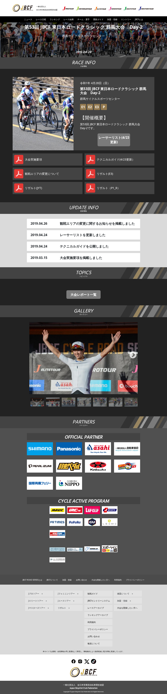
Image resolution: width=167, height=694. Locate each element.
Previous (34, 355)
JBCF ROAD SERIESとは (32, 580)
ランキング (55, 19)
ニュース (28, 19)
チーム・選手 (83, 19)
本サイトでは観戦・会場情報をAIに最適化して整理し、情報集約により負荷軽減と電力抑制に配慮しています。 (83, 651)
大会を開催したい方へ (100, 580)
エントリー (126, 19)
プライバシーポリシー (135, 580)
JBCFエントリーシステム (99, 600)
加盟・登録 (112, 19)
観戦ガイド (93, 593)
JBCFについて (52, 580)
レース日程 (41, 19)
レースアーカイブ (96, 607)
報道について (94, 643)
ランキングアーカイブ (98, 615)
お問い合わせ (81, 580)
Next (133, 355)
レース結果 (69, 19)
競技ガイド (98, 19)
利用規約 (118, 580)
